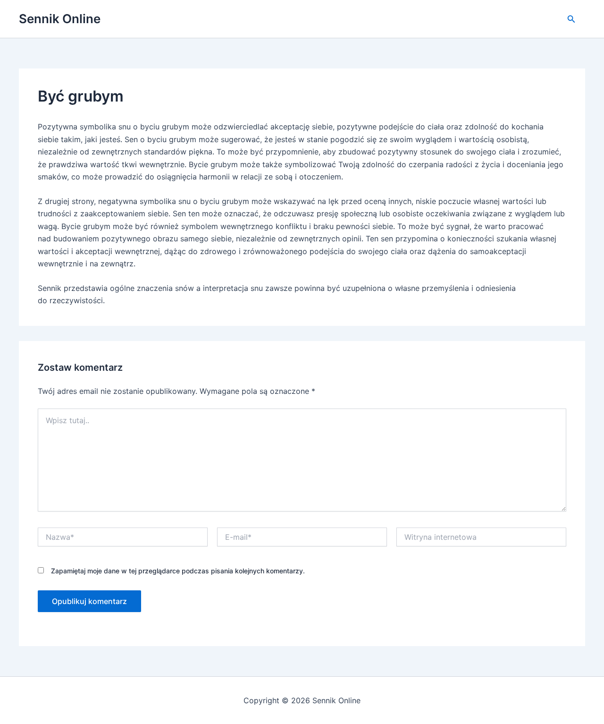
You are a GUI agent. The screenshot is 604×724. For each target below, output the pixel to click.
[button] (571, 19)
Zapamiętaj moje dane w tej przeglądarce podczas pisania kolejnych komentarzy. (178, 571)
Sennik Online (60, 18)
